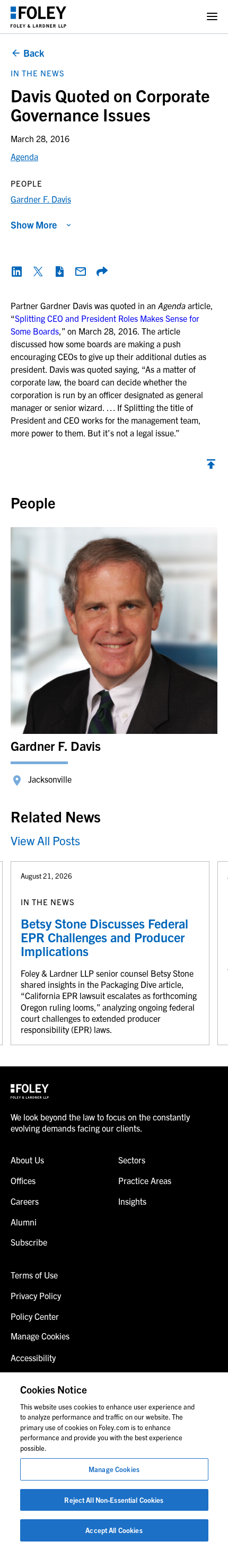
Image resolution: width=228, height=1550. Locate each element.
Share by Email (80, 271)
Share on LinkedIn (17, 271)
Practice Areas (144, 1180)
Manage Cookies (114, 1469)
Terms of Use (34, 1274)
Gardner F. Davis (41, 199)
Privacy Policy (36, 1295)
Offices (23, 1180)
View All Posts (45, 840)
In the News (38, 73)
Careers (25, 1201)
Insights (132, 1201)
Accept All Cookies (113, 1530)
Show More (34, 224)
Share (101, 271)
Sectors (131, 1159)
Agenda (24, 156)
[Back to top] (211, 466)
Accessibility (33, 1357)
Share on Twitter (38, 271)
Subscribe (29, 1242)
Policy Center (35, 1316)
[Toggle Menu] (212, 17)
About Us (27, 1159)
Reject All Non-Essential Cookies (113, 1499)
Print (59, 271)
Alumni (24, 1221)
